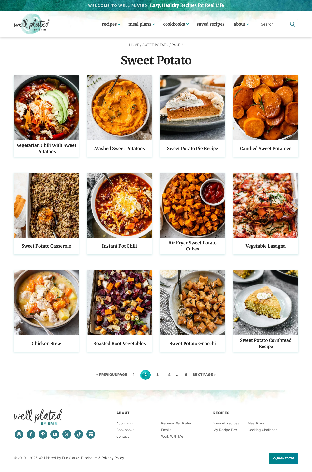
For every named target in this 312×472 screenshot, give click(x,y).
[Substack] (90, 434)
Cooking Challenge (263, 430)
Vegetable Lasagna (266, 246)
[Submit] (292, 24)
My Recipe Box (225, 430)
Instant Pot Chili (119, 246)
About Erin (124, 423)
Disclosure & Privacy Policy (102, 458)
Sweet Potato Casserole (46, 246)
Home (134, 45)
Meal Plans (139, 24)
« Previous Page (111, 376)
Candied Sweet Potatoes (265, 148)
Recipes (109, 24)
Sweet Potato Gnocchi (192, 343)
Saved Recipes (210, 24)
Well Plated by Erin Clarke (32, 24)
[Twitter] (66, 434)
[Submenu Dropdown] (154, 24)
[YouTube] (54, 434)
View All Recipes (226, 423)
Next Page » (204, 376)
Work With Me (172, 436)
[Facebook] (31, 434)
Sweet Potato (155, 45)
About (239, 24)
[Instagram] (19, 434)
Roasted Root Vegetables (119, 343)
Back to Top (285, 458)
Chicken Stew (46, 343)
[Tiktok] (78, 434)
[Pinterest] (43, 434)
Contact (122, 436)
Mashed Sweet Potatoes (119, 148)
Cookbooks (174, 24)
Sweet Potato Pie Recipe (192, 148)
